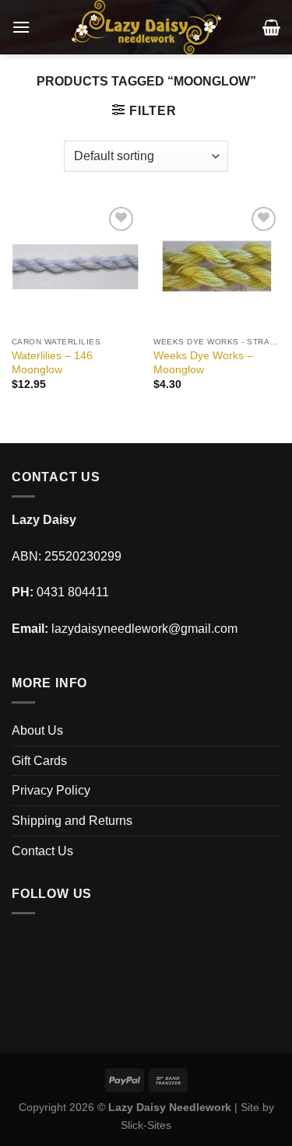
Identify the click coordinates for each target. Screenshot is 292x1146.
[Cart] (271, 27)
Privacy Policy (51, 790)
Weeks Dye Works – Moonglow (203, 363)
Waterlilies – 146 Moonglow (52, 363)
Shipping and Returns (72, 820)
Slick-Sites (146, 1125)
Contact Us (42, 851)
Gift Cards (39, 760)
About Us (37, 730)
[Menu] (21, 27)
